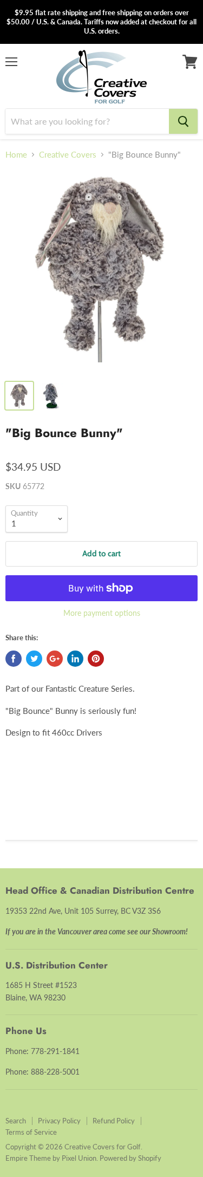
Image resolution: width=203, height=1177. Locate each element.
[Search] (183, 121)
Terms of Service (31, 1132)
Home (16, 154)
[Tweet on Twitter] (34, 659)
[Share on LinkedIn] (75, 659)
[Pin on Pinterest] (96, 659)
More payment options (101, 613)
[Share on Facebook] (13, 659)
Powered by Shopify (130, 1158)
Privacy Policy (59, 1120)
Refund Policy (114, 1120)
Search (15, 1120)
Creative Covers (67, 154)
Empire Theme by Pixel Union (50, 1158)
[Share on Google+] (55, 659)
